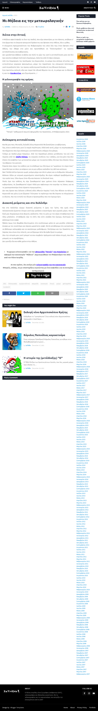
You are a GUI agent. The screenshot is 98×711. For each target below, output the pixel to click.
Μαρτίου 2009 (81, 615)
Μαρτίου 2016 (81, 418)
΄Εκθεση (38, 2)
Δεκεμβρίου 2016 (82, 399)
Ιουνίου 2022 (80, 247)
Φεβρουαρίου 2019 (83, 338)
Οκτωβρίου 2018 (82, 348)
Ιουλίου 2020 (80, 299)
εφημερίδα (35, 283)
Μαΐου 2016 (80, 413)
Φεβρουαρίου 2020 (83, 310)
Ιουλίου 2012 (80, 521)
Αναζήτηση (88, 8)
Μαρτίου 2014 (81, 474)
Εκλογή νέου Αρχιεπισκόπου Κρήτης (46, 312)
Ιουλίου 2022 (80, 245)
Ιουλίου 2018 (80, 355)
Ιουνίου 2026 (80, 144)
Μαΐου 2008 (80, 639)
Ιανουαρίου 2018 (82, 369)
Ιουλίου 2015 (80, 437)
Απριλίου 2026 (81, 146)
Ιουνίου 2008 (80, 636)
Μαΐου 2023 (80, 221)
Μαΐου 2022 (80, 249)
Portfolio (92, 707)
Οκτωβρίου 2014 (82, 458)
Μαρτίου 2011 (81, 559)
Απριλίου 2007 (81, 669)
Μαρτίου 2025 (81, 174)
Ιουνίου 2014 (80, 467)
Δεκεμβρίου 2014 (82, 453)
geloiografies (67, 283)
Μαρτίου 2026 (81, 148)
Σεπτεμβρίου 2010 (82, 573)
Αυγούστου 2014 (82, 463)
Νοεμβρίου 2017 (82, 374)
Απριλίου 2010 (81, 585)
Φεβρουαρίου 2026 (83, 151)
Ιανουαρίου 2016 (82, 423)
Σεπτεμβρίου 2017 (82, 378)
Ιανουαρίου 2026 (82, 153)
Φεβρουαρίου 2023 (83, 228)
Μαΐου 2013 (80, 498)
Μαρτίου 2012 (81, 531)
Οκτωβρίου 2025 (82, 160)
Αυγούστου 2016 (82, 409)
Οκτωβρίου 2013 (82, 486)
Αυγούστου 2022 (82, 242)
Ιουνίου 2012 (80, 524)
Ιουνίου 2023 (80, 219)
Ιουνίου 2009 (80, 608)
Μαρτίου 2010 (81, 587)
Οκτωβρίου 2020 (82, 291)
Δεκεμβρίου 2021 (82, 259)
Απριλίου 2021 (81, 277)
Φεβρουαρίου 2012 (83, 533)
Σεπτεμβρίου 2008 (82, 629)
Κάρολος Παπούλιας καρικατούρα (44, 335)
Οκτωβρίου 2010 (82, 571)
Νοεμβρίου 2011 (82, 540)
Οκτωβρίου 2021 (82, 263)
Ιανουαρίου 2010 (82, 592)
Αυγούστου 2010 (82, 575)
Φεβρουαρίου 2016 (83, 421)
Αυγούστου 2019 (82, 324)
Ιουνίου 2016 (80, 411)
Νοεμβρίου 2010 (82, 568)
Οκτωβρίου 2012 (82, 514)
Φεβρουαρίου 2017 (83, 395)
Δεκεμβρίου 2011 (82, 538)
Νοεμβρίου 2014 (82, 456)
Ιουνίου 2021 (80, 273)
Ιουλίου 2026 (80, 141)
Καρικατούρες (28, 2)
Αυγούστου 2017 (82, 381)
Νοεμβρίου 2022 (82, 235)
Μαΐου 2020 (80, 303)
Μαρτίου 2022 (81, 252)
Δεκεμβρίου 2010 (82, 566)
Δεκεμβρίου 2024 (82, 181)
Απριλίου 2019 (81, 334)
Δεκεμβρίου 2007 (82, 650)
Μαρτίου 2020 (81, 308)
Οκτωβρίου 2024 (82, 186)
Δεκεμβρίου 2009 (82, 594)
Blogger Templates (17, 707)
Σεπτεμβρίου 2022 (82, 240)
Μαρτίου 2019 (81, 336)
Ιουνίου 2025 (80, 167)
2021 (15, 15)
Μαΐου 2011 (80, 554)
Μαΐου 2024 (80, 198)
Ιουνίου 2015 (80, 439)
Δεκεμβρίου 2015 (82, 425)
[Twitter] (69, 27)
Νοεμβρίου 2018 (82, 345)
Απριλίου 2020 (81, 306)
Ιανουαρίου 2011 (82, 564)
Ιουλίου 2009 (80, 606)
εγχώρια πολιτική (24, 283)
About (72, 707)
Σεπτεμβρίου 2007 (82, 658)
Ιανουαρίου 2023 (82, 231)
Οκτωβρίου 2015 (82, 430)
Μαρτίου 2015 (81, 446)
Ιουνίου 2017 (80, 385)
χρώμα (58, 283)
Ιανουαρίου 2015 (82, 451)
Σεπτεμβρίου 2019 (82, 322)
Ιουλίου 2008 (80, 634)
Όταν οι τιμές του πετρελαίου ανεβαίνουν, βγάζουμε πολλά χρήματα (85, 39)
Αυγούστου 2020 (82, 296)
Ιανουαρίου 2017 (82, 397)
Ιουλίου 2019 (80, 327)
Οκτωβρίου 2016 (82, 404)
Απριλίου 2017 (81, 390)
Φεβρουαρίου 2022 (83, 254)
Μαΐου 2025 (80, 169)
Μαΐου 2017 (80, 388)
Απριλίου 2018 (81, 362)
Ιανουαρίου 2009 (82, 620)
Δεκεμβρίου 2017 (82, 371)
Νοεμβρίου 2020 (82, 289)
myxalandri (6, 287)
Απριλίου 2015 (81, 444)
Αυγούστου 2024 (82, 191)
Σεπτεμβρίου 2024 (82, 188)
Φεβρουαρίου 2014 (83, 477)
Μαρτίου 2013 (81, 503)
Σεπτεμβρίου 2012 (82, 517)
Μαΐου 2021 (80, 275)
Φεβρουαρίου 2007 (83, 674)
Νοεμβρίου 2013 (82, 484)
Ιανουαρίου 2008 (82, 648)
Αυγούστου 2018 (82, 353)
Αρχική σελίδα (7, 15)
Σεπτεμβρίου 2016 (82, 406)
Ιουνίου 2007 (80, 665)
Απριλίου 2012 (81, 528)
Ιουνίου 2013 (80, 496)
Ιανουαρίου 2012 (82, 536)
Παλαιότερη (68, 299)
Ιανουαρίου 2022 (82, 256)
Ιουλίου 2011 (80, 550)
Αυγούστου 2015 (82, 435)
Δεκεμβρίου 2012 (82, 510)
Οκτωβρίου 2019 (82, 320)
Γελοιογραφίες (15, 2)
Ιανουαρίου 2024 (82, 205)
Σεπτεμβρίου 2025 (82, 163)
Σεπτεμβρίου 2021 (82, 266)
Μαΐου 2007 (80, 667)
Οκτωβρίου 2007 (82, 655)
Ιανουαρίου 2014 (82, 479)
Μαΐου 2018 (80, 359)
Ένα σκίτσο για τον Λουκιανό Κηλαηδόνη (83, 22)
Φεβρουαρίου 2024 (83, 202)
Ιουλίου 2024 (80, 193)
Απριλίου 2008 (81, 641)
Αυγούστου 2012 (82, 519)
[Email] (73, 27)
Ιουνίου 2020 (80, 301)
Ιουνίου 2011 (80, 552)
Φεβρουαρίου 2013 (83, 505)
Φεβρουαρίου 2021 (83, 282)
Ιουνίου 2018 (80, 357)
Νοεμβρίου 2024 (82, 184)
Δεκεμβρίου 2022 (82, 233)
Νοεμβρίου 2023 (82, 209)
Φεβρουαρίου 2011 (83, 561)
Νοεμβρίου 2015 (82, 428)
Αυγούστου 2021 (82, 268)
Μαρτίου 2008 (81, 643)
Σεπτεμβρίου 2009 (82, 601)
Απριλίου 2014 (81, 472)
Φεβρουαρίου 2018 (83, 367)
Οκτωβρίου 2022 (82, 238)
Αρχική (4, 2)
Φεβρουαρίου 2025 (83, 177)
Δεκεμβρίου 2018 (82, 343)
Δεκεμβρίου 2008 (82, 622)
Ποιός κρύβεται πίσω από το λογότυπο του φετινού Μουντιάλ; (85, 30)
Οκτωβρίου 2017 (82, 376)
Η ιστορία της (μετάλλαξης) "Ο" (43, 358)
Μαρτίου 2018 (81, 364)
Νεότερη (7, 299)
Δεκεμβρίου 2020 (82, 287)
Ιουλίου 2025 (80, 165)
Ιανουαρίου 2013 (82, 507)
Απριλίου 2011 (81, 557)
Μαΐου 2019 (80, 331)
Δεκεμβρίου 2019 (82, 315)
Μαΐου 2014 (80, 470)
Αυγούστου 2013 (82, 491)
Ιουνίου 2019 (80, 329)
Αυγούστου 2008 (82, 632)
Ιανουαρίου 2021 (82, 284)
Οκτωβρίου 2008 (82, 627)
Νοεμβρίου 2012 (82, 512)
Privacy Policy (82, 707)
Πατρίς (52, 283)
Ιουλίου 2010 (80, 578)
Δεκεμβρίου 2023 (82, 207)
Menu (7, 8)
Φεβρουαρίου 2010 (83, 590)
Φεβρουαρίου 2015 (83, 449)
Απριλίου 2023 (81, 223)
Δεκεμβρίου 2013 (82, 482)
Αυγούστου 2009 (82, 604)
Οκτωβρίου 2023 (82, 212)
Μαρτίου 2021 (81, 280)
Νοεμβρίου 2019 (82, 317)
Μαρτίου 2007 (81, 672)
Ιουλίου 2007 (80, 662)
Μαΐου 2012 (80, 526)
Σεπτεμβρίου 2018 (82, 350)
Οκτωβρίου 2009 (82, 599)
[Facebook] (66, 27)
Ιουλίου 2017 (80, 383)
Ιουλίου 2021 (80, 270)
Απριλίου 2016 (81, 416)
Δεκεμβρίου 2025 (82, 155)
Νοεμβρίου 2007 (82, 653)
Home (66, 707)
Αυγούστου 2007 (82, 660)
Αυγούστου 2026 (82, 139)
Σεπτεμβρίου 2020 (82, 294)
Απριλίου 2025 (81, 172)
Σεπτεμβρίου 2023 (82, 214)
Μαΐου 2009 (80, 611)
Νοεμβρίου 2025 (82, 158)
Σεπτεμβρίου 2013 (82, 489)
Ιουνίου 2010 (80, 580)
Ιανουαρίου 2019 (82, 341)
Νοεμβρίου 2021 (82, 261)
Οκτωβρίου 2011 (82, 543)
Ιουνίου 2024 (80, 195)
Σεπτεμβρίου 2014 (82, 460)
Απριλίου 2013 (81, 500)
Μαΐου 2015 (80, 442)
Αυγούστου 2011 (82, 547)
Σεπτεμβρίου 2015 (82, 432)
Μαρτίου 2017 (81, 392)
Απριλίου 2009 (81, 613)
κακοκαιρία (44, 283)
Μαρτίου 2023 (81, 226)
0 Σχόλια (41, 27)
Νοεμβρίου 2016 (82, 402)
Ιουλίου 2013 (80, 493)
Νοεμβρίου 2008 (82, 625)
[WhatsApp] (38, 293)
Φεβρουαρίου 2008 (83, 646)
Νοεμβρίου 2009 (82, 596)
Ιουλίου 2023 (80, 216)
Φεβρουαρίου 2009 (83, 618)
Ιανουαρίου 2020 (82, 313)
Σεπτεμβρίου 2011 (82, 545)
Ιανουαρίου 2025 (82, 179)
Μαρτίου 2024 (81, 200)
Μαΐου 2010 (80, 582)
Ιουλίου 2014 (80, 465)
